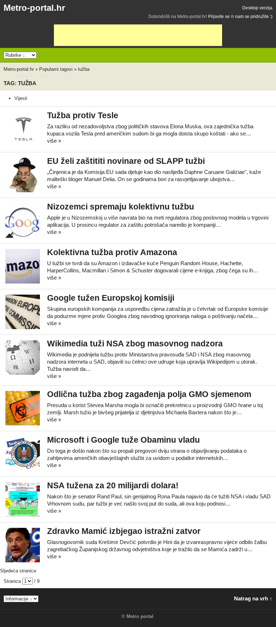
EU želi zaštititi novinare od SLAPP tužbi (126, 161)
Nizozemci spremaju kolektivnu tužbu (120, 206)
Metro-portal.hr (34, 8)
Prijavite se (219, 16)
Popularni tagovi (56, 69)
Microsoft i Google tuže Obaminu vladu (123, 439)
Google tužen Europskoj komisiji (110, 298)
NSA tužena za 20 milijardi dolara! (113, 485)
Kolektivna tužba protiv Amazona (112, 252)
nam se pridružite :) (253, 16)
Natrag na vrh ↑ (253, 598)
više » (54, 141)
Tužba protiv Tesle (82, 115)
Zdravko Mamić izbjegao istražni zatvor (124, 531)
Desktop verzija (257, 7)
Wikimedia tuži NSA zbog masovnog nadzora (135, 343)
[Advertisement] (138, 35)
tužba (83, 69)
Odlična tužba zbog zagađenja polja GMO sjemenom (149, 394)
